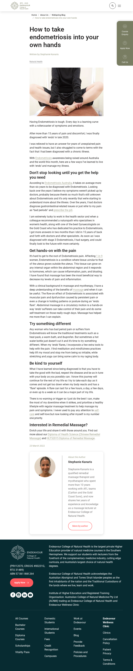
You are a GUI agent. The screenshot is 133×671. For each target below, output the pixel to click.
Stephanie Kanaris (49, 54)
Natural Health (36, 62)
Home (34, 15)
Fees (47, 639)
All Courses (21, 618)
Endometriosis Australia (58, 182)
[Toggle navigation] (119, 5)
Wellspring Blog (58, 15)
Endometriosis (43, 158)
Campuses (50, 656)
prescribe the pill (63, 210)
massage (78, 289)
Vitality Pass (22, 652)
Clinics (106, 632)
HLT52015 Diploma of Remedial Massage (71, 438)
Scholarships (22, 645)
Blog (76, 635)
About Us (44, 15)
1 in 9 (99, 256)
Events (77, 628)
